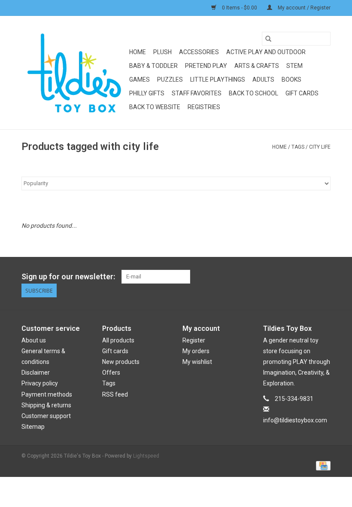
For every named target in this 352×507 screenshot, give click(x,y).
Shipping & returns (46, 405)
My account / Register (303, 8)
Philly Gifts (146, 93)
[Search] (268, 39)
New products (121, 361)
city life (320, 147)
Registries (204, 107)
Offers (111, 372)
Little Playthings (217, 79)
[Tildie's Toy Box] (74, 72)
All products (118, 340)
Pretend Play (206, 65)
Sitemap (33, 426)
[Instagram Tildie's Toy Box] (324, 277)
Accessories (199, 52)
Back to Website (154, 107)
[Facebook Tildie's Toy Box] (278, 277)
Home (137, 52)
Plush (162, 52)
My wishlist (197, 361)
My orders (195, 351)
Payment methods (46, 394)
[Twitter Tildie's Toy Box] (293, 277)
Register (193, 340)
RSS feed (115, 394)
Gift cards (302, 93)
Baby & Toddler (153, 65)
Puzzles (170, 79)
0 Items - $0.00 (239, 8)
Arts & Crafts (256, 65)
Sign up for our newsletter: (68, 276)
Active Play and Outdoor (266, 52)
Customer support (46, 415)
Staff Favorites (197, 93)
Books (291, 79)
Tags (297, 147)
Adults (263, 79)
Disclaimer (35, 372)
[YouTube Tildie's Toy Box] (309, 277)
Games (139, 79)
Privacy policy (39, 383)
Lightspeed (146, 456)
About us (33, 340)
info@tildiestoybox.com (295, 420)
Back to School (253, 93)
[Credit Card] (322, 465)
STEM (294, 65)
